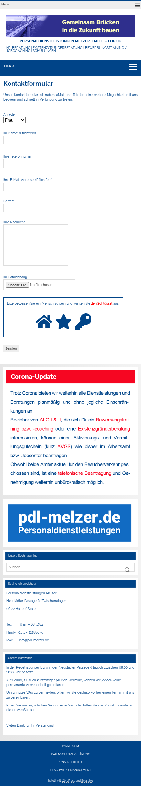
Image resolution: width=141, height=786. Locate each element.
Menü (5, 4)
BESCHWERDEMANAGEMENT (70, 770)
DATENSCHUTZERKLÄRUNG (70, 754)
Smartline (87, 780)
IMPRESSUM (70, 746)
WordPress (68, 780)
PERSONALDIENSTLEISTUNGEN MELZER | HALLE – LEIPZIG (70, 41)
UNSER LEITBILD (70, 762)
